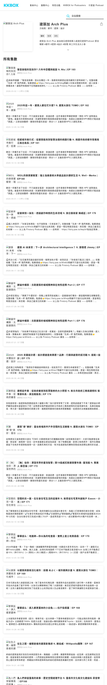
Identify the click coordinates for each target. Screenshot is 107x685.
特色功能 (56, 5)
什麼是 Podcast (96, 5)
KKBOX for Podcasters (74, 5)
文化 (56, 36)
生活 (49, 36)
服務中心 (45, 5)
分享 (101, 24)
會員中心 (34, 5)
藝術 (42, 36)
